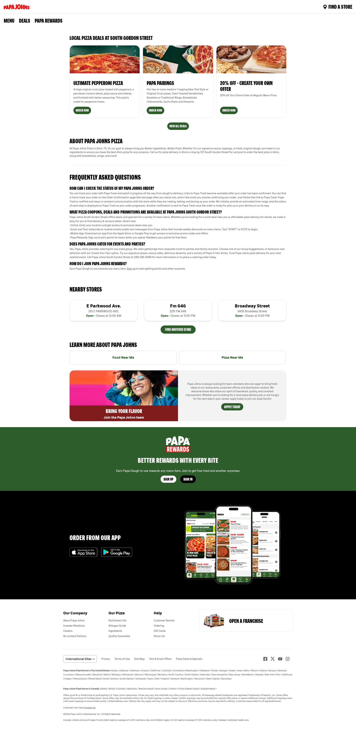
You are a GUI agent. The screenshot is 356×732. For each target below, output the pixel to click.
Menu (9, 20)
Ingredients (115, 630)
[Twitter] (274, 659)
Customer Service (164, 620)
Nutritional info (117, 620)
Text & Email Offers (160, 658)
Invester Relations (74, 625)
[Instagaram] (289, 659)
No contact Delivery (74, 636)
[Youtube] (281, 659)
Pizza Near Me (232, 357)
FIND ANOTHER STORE (178, 329)
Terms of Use (122, 658)
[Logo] (18, 6)
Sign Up (168, 479)
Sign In (188, 479)
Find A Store (340, 7)
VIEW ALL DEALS (178, 126)
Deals (24, 20)
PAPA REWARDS (48, 20)
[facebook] (267, 659)
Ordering (159, 625)
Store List (159, 636)
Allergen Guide (117, 625)
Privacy (105, 658)
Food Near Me (123, 357)
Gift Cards (160, 630)
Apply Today (232, 407)
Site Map (139, 658)
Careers (67, 630)
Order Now (82, 110)
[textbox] (178, 199)
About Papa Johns (74, 620)
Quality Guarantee (119, 636)
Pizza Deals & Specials (189, 658)
